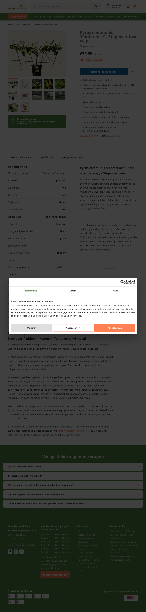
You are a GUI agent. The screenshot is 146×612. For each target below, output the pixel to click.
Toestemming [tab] (30, 290)
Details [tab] (73, 290)
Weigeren (31, 328)
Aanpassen (71, 328)
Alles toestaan (115, 328)
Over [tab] (115, 290)
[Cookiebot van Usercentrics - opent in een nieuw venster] (122, 282)
